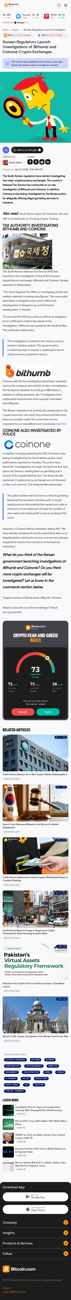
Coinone (50, 1059)
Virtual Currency (15, 1091)
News (6, 29)
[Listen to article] (6, 150)
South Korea (12, 1085)
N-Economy (11, 1078)
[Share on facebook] (30, 162)
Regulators (41, 1078)
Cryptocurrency (34, 1066)
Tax (26, 1085)
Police (25, 1078)
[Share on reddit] (42, 162)
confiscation (12, 1066)
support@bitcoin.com (14, 1291)
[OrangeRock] (21, 22)
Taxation (39, 1085)
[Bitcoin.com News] (11, 5)
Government (11, 1072)
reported (60, 423)
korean (60, 1072)
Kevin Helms (15, 162)
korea (48, 1072)
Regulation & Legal (16, 29)
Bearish (23, 711)
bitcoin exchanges (15, 1059)
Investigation (30, 1072)
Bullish (48, 711)
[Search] (59, 5)
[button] (39, 150)
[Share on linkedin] (48, 162)
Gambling (52, 1066)
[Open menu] (65, 5)
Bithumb (36, 1059)
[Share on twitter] (36, 162)
